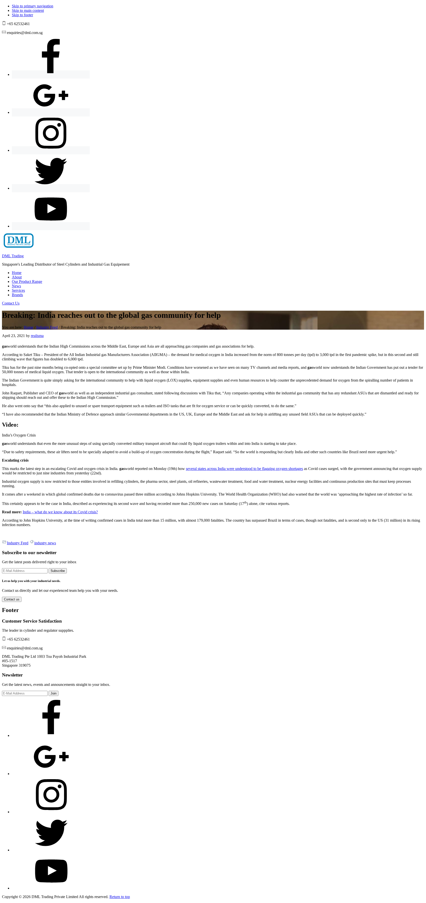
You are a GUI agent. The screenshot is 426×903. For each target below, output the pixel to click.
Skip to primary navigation (32, 6)
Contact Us (10, 303)
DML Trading (13, 256)
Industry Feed (17, 543)
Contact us (11, 599)
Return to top (119, 897)
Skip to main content (28, 10)
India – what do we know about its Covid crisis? (60, 512)
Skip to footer (22, 15)
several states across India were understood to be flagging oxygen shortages (244, 469)
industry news (45, 543)
